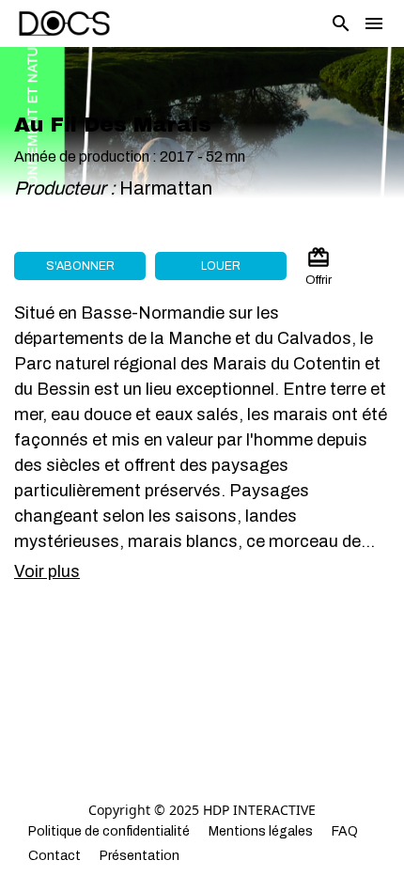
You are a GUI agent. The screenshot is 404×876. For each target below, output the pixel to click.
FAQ (345, 831)
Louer (221, 266)
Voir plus (47, 571)
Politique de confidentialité (109, 831)
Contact (54, 856)
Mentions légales (261, 831)
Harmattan (167, 188)
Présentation (139, 856)
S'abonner (80, 266)
